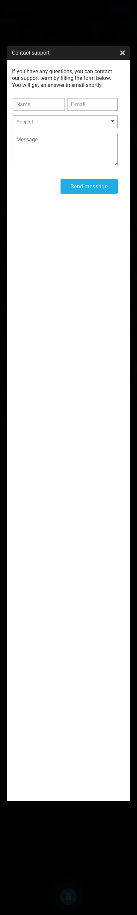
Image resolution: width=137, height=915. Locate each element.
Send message (89, 186)
